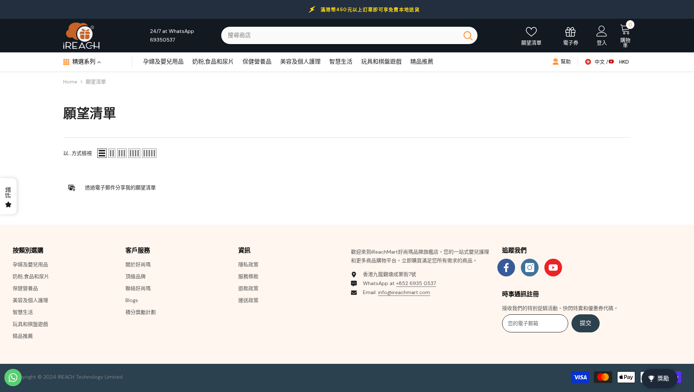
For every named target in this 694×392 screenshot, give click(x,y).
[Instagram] (530, 267)
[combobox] (340, 35)
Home (70, 81)
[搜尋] (349, 35)
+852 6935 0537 (416, 283)
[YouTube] (553, 267)
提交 (585, 323)
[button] (102, 153)
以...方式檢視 (77, 153)
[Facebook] (506, 267)
